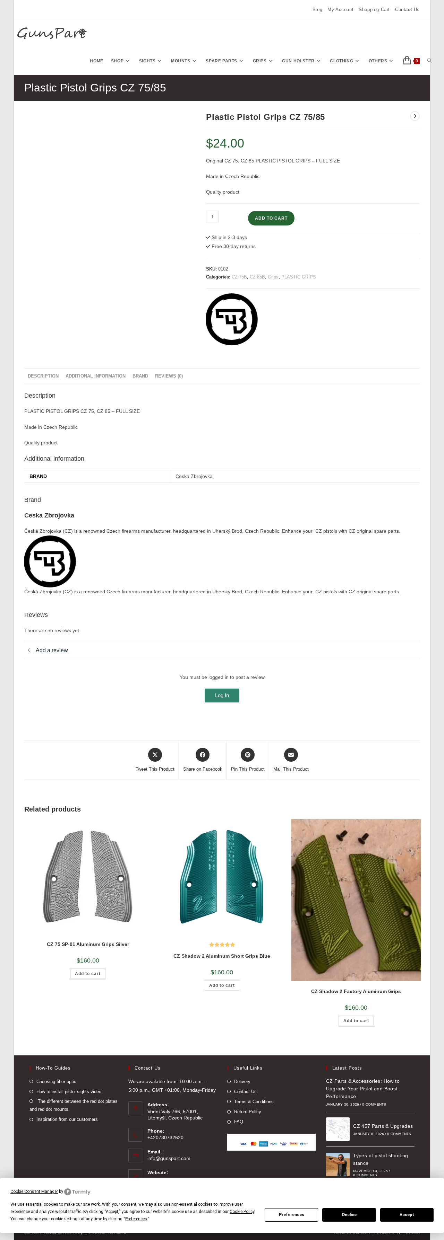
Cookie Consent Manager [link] (34, 1191)
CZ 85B (257, 277)
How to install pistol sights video (68, 1091)
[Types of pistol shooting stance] (338, 1164)
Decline (349, 1214)
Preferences (291, 1214)
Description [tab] (43, 376)
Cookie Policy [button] (242, 1211)
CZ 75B (239, 277)
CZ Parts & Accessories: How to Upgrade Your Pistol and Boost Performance (363, 1088)
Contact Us (407, 9)
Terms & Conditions (254, 1101)
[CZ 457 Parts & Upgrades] (338, 1129)
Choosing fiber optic (56, 1081)
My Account (340, 9)
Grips (273, 277)
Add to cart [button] (88, 973)
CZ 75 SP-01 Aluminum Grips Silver (88, 944)
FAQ (238, 1121)
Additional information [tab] (96, 376)
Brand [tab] (140, 376)
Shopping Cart (374, 9)
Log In (222, 695)
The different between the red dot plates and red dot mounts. (73, 1105)
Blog (317, 9)
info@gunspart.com (168, 1158)
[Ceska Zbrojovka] (232, 319)
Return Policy (247, 1111)
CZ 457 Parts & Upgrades (383, 1126)
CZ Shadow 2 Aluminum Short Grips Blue (221, 956)
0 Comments (374, 1104)
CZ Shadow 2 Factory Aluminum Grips (356, 991)
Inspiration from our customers (67, 1119)
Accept (407, 1214)
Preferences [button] (136, 1218)
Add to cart (271, 218)
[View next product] (415, 116)
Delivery (242, 1081)
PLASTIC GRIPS (298, 277)
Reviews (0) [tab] (169, 376)
